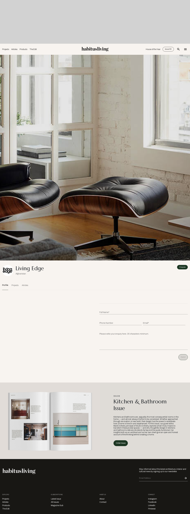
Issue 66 (168, 49)
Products (23, 49)
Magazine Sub (57, 505)
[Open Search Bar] (178, 49)
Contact (102, 502)
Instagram (152, 499)
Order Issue (120, 443)
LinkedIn (151, 505)
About (101, 499)
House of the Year (153, 49)
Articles (14, 49)
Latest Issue (56, 499)
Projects (5, 49)
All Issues (55, 502)
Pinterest (152, 509)
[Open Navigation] (185, 49)
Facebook (152, 502)
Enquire (182, 267)
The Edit (33, 49)
